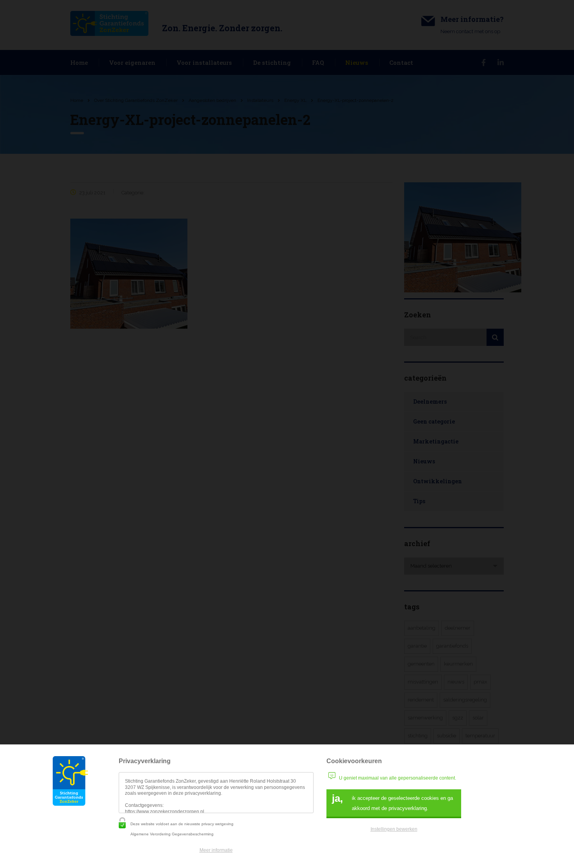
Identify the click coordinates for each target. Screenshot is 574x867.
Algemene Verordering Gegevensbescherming (172, 834)
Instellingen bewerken (394, 829)
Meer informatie (216, 850)
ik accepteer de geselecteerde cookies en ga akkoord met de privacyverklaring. (392, 801)
